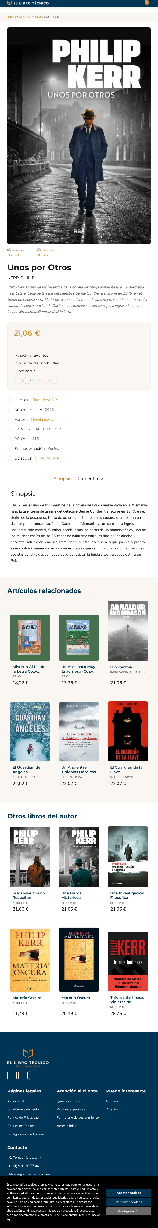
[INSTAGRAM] (23, 1075)
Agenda (112, 1109)
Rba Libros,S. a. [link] (45, 399)
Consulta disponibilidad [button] (38, 363)
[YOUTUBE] (33, 1075)
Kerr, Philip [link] (21, 277)
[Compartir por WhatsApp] (36, 380)
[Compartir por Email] (45, 380)
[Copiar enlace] (54, 380)
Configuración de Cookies (26, 1134)
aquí (9, 1219)
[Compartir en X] (27, 380)
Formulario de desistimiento (78, 1117)
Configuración (128, 1211)
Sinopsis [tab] (62, 478)
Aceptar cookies (129, 1193)
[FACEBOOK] (12, 1075)
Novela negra (30, 17)
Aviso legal (15, 1101)
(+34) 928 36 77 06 (24, 1166)
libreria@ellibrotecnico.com (29, 1174)
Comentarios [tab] (91, 478)
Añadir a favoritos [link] (32, 355)
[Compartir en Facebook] (18, 380)
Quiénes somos (68, 1101)
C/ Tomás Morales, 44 (25, 1157)
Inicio (11, 17)
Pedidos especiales (71, 1109)
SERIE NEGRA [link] (47, 458)
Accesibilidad (66, 1126)
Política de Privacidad (23, 1117)
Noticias (112, 1101)
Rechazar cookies (129, 1202)
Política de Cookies (21, 1126)
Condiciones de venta (23, 1109)
